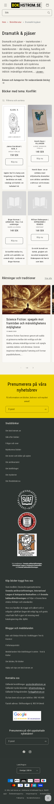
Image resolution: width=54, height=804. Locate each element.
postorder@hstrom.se (36, 684)
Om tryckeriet (11, 475)
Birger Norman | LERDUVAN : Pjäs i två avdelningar (14, 222)
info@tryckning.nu (37, 688)
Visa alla (48, 278)
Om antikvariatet (13, 462)
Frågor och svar (12, 443)
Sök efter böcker (12, 437)
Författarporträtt (12, 645)
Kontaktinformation (33, 798)
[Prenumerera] (45, 409)
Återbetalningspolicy (16, 794)
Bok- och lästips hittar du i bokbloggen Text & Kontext (24, 637)
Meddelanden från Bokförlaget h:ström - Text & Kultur (25, 653)
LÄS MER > (40, 72)
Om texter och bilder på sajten (18, 456)
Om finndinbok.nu (13, 481)
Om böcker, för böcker (15, 661)
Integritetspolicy (31, 794)
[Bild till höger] (33, 368)
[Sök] (49, 13)
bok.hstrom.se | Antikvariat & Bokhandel (24, 790)
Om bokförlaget (12, 468)
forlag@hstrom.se (36, 692)
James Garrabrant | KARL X (14, 147)
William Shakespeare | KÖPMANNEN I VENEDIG (40, 222)
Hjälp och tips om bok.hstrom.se (19, 668)
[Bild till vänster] (21, 368)
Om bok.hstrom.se (13, 431)
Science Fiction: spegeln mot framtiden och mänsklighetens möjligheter (26, 323)
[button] (5, 5)
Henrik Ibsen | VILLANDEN (39, 142)
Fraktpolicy (20, 798)
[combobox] (27, 13)
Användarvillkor (45, 794)
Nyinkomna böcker (13, 449)
